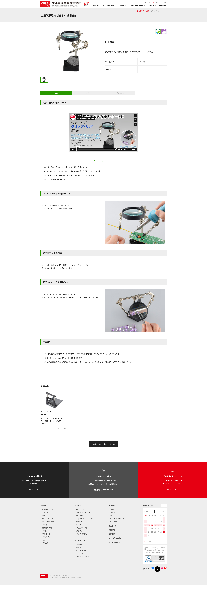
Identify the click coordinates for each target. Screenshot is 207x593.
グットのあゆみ (114, 522)
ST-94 (96, 161)
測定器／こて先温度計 (48, 522)
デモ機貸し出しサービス (83, 513)
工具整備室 (79, 544)
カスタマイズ (123, 5)
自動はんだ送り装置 (47, 519)
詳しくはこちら (34, 489)
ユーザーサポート (81, 505)
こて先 (43, 516)
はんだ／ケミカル (47, 537)
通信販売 (78, 525)
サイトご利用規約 (115, 538)
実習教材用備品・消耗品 (142, 11)
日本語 (152, 2)
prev (162, 505)
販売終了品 (79, 531)
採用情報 (112, 530)
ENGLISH (158, 2)
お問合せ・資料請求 (81, 534)
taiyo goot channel (81, 550)
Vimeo (110, 161)
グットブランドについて (117, 519)
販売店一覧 (112, 526)
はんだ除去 (45, 531)
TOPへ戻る (203, 589)
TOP (133, 11)
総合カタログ (79, 516)
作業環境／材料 (46, 534)
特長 (56, 93)
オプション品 (119, 93)
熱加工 (43, 540)
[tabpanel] (71, 51)
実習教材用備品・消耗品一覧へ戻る (103, 444)
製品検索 (147, 2)
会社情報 (112, 505)
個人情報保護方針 (115, 542)
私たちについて (99, 5)
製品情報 (43, 505)
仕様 (87, 93)
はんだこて (45, 513)
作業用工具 (45, 543)
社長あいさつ (114, 513)
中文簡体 (164, 2)
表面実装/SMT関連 (47, 528)
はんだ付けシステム (47, 510)
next (165, 505)
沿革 (111, 516)
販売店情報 (162, 5)
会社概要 (112, 510)
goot (103, 161)
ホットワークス (80, 553)
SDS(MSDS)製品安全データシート (86, 519)
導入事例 (78, 547)
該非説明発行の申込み (82, 528)
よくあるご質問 (80, 510)
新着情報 (112, 534)
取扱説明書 (79, 522)
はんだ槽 (44, 525)
